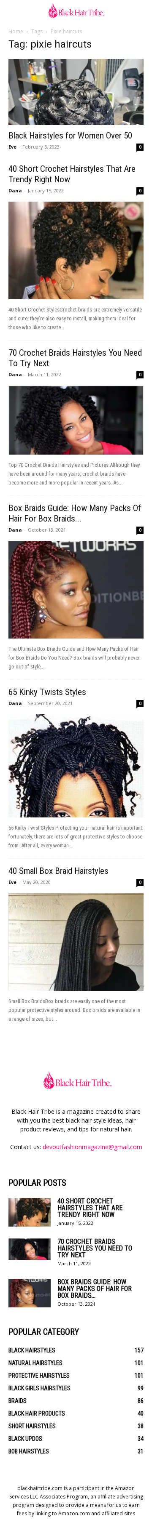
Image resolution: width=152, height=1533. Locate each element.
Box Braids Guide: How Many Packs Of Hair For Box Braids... (74, 513)
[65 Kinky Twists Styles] (76, 766)
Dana (15, 190)
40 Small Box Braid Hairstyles (58, 871)
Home (15, 31)
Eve (12, 147)
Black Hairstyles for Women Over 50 (70, 135)
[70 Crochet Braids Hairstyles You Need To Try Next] (76, 420)
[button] (14, 11)
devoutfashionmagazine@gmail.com (92, 1147)
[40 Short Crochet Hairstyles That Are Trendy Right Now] (76, 250)
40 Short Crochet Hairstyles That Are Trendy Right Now (89, 1208)
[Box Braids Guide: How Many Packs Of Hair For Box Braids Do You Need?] (76, 590)
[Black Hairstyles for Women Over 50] (76, 92)
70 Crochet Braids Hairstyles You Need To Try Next (94, 1248)
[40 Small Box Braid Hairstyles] (76, 942)
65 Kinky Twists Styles (47, 692)
